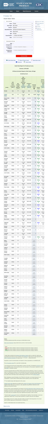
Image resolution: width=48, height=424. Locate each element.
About (17, 11)
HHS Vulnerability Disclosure (31, 410)
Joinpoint (38, 365)
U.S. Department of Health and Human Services (14, 415)
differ (7, 368)
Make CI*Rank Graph (24, 60)
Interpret (20, 62)
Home (11, 11)
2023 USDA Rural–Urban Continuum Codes (34, 388)
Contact (36, 11)
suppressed (13, 395)
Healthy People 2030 (8, 383)
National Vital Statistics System (22, 355)
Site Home (7, 410)
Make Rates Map (12, 60)
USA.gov (26, 417)
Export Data (28, 62)
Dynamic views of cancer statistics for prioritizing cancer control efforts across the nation (24, 8)
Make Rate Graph (37, 60)
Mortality (7, 15)
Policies (12, 410)
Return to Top (7, 406)
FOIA (23, 410)
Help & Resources (27, 11)
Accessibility (18, 410)
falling (38, 91)
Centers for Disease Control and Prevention (32, 383)
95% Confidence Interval (23, 86)
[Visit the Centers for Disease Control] (39, 4)
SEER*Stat (26, 356)
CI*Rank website (36, 374)
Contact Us (41, 410)
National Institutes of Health (30, 415)
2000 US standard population (10, 358)
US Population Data (10, 363)
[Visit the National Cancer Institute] (9, 4)
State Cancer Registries (8, 342)
